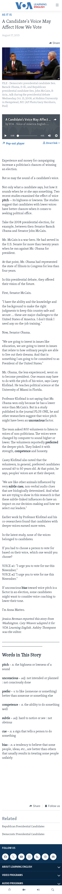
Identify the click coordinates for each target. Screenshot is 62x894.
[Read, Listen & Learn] (9, 889)
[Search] (53, 889)
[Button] (54, 43)
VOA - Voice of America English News (31, 124)
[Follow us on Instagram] (29, 856)
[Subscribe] (53, 856)
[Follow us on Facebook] (5, 856)
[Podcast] (45, 856)
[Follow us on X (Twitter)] (13, 856)
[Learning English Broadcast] (38, 889)
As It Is (7, 15)
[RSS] (37, 856)
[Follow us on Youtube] (21, 856)
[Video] (24, 889)
